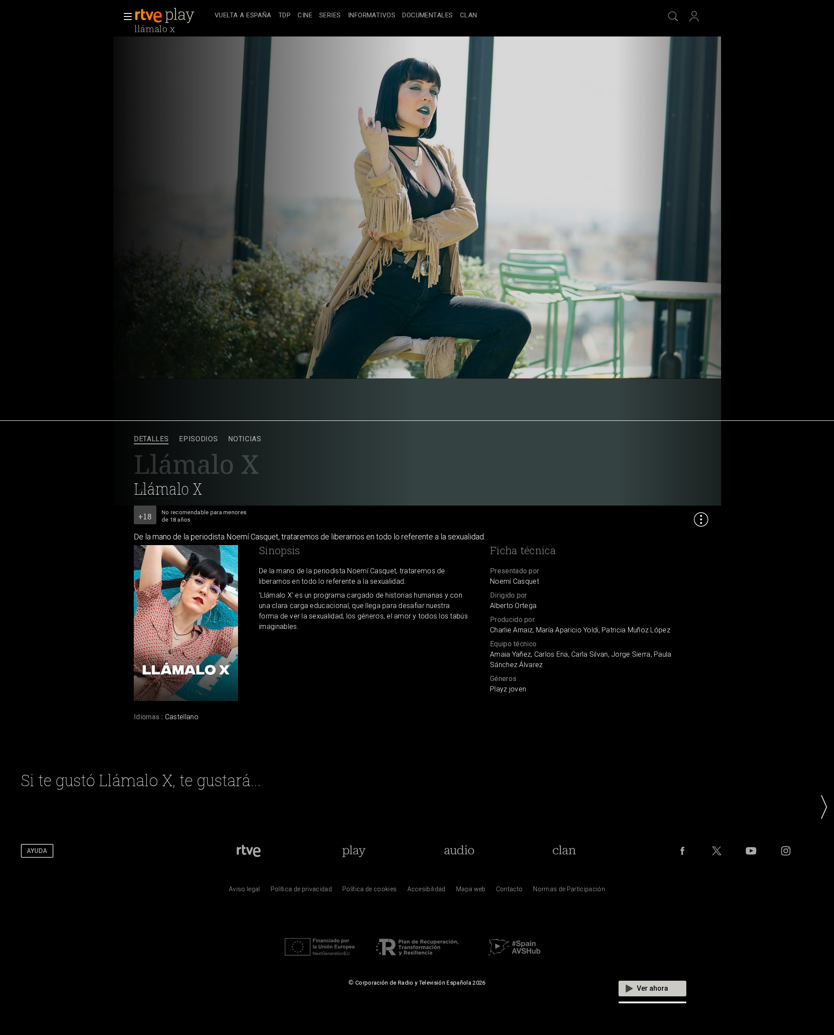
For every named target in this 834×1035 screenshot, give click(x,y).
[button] (125, 16)
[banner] (173, 15)
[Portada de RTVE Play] (165, 15)
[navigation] (426, 15)
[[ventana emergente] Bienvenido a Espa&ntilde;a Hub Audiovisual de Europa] (514, 958)
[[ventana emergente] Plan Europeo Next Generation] (319, 958)
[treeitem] (243, 16)
